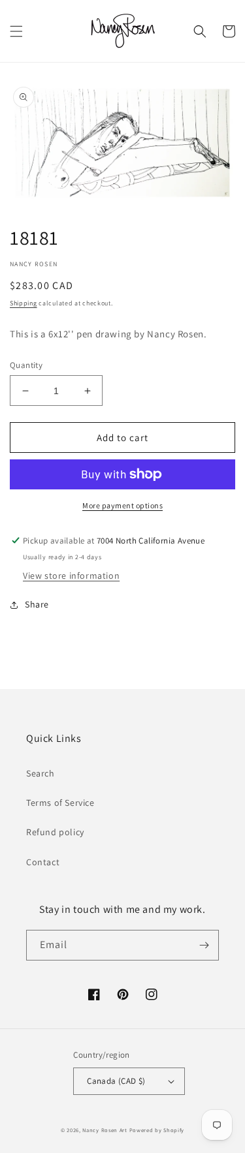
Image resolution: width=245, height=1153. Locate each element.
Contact (42, 862)
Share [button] (37, 604)
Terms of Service (60, 802)
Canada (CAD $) (116, 1080)
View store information (71, 575)
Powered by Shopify (157, 1129)
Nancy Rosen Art (104, 1129)
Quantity (26, 365)
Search (40, 773)
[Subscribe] (203, 945)
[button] (16, 31)
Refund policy (55, 832)
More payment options (122, 505)
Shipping (23, 303)
